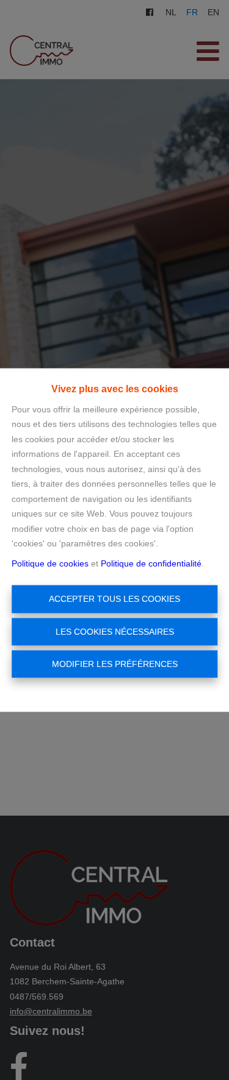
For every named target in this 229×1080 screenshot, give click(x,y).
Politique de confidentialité (151, 563)
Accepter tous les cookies (114, 599)
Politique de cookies (50, 563)
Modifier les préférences (115, 664)
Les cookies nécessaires (115, 631)
